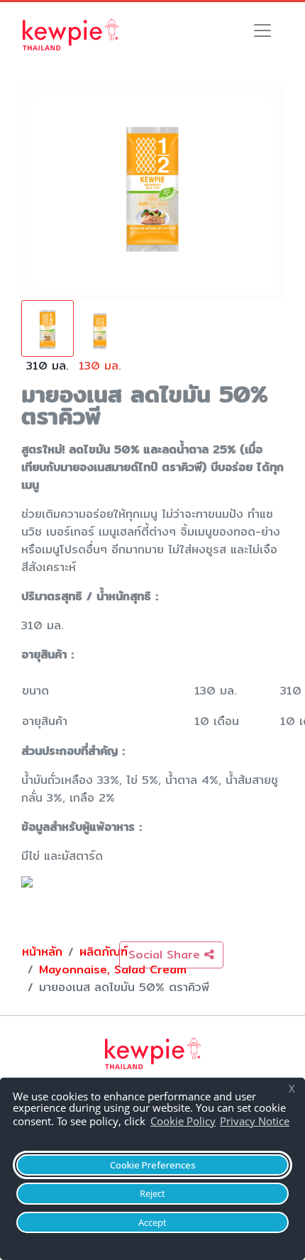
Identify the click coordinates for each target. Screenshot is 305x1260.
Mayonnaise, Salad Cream (113, 969)
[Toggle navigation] (262, 30)
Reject (152, 1193)
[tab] (47, 343)
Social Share (166, 954)
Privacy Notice (254, 1121)
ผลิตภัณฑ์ (103, 952)
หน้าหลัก (42, 952)
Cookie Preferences (153, 1165)
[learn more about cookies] (18, 1136)
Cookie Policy (183, 1121)
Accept (152, 1222)
